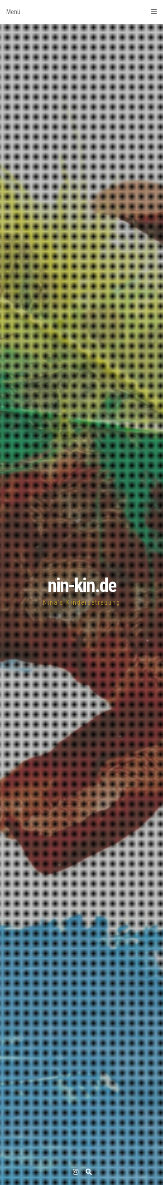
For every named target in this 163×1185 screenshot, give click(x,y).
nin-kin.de (82, 585)
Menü (13, 11)
